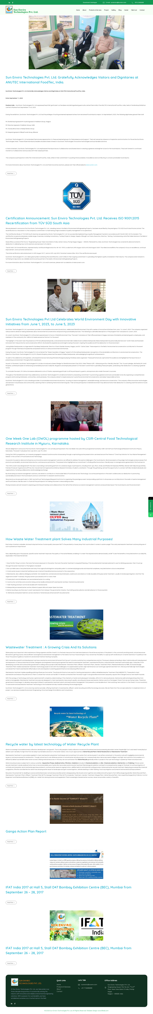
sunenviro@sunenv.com (89, 984)
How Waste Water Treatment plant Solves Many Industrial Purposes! (59, 539)
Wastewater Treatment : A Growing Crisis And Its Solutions (51, 647)
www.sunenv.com (91, 165)
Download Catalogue (90, 2)
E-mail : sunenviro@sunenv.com (116, 2)
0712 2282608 (139, 2)
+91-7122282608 (86, 988)
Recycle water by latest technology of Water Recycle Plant (52, 744)
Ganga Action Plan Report (26, 831)
